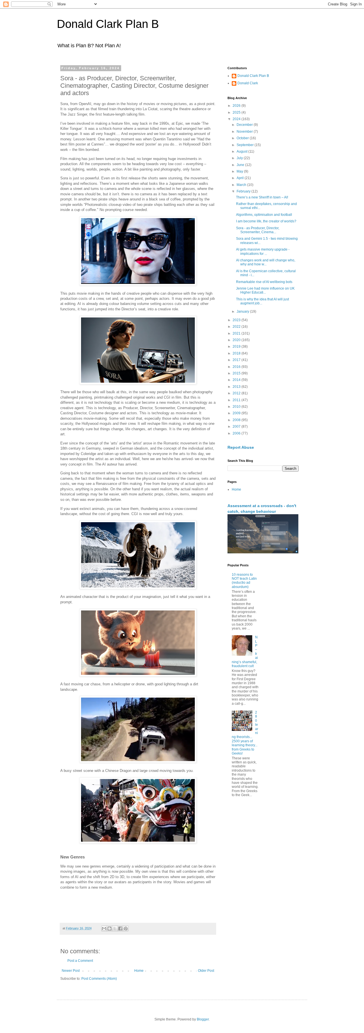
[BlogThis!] (109, 928)
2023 (237, 320)
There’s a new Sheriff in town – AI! (262, 197)
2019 (237, 347)
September (246, 145)
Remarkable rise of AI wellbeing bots (264, 282)
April (241, 178)
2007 (237, 427)
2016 (237, 367)
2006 (237, 433)
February (244, 191)
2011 (237, 400)
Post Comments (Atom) (99, 979)
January (243, 311)
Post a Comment (80, 961)
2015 (237, 373)
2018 (237, 353)
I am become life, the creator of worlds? (266, 221)
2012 (237, 393)
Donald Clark (247, 83)
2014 (237, 380)
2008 (237, 420)
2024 (237, 119)
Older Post (206, 971)
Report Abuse (241, 447)
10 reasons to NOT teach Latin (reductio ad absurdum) (244, 581)
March (242, 185)
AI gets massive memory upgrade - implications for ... (262, 251)
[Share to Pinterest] (126, 928)
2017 (237, 360)
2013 (237, 387)
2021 (237, 333)
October (243, 138)
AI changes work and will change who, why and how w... (265, 262)
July (240, 158)
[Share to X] (115, 928)
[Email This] (104, 928)
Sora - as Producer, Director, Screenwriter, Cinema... (257, 230)
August (242, 151)
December (245, 125)
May (240, 171)
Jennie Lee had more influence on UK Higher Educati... (265, 290)
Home (139, 971)
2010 (237, 407)
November (245, 132)
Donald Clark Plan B (108, 24)
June (241, 165)
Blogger (203, 1019)
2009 (237, 413)
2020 (237, 340)
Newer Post (71, 971)
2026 (237, 106)
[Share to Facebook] (120, 928)
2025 (237, 112)
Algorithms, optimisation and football (264, 215)
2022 (237, 327)
